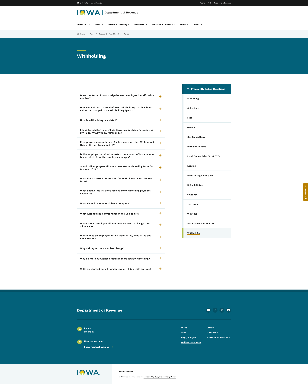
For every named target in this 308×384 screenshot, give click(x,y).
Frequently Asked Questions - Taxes (114, 34)
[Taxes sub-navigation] (102, 24)
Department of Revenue (121, 12)
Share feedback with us (96, 347)
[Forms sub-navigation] (188, 24)
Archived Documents (191, 342)
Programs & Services (222, 3)
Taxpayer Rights (188, 337)
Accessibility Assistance (218, 337)
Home (82, 34)
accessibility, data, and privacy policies (160, 377)
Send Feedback (126, 371)
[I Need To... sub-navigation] (89, 24)
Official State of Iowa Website (89, 3)
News (183, 332)
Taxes (92, 34)
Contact (210, 328)
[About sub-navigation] (201, 24)
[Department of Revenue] (89, 12)
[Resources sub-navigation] (146, 24)
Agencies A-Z (205, 3)
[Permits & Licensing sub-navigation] (129, 24)
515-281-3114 (90, 332)
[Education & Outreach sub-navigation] (174, 24)
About (184, 328)
